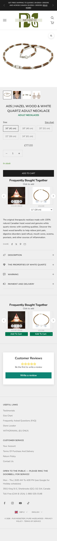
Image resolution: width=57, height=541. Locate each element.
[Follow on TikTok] (28, 503)
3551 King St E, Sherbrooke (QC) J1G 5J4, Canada (26, 488)
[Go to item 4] (36, 95)
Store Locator (9, 425)
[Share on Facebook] (12, 244)
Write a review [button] (28, 375)
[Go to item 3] (26, 95)
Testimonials (9, 410)
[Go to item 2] (17, 95)
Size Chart (8, 415)
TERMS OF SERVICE (32, 521)
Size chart (49, 122)
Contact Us (8, 461)
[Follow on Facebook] (4, 503)
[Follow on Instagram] (12, 503)
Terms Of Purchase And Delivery (18, 451)
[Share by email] (25, 244)
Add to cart (28, 173)
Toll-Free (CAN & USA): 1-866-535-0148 (22, 493)
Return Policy (9, 456)
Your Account (9, 446)
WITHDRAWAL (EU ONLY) (15, 430)
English (35, 512)
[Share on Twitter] (16, 244)
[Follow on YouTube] (20, 503)
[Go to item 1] (7, 95)
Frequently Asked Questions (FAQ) (19, 420)
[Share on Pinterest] (20, 244)
